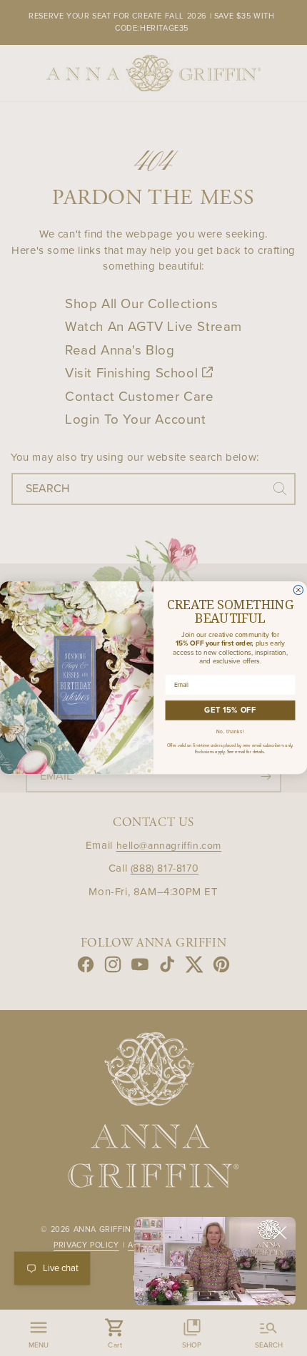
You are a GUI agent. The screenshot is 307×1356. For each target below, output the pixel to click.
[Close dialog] (298, 590)
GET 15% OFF (230, 710)
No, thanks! (230, 732)
